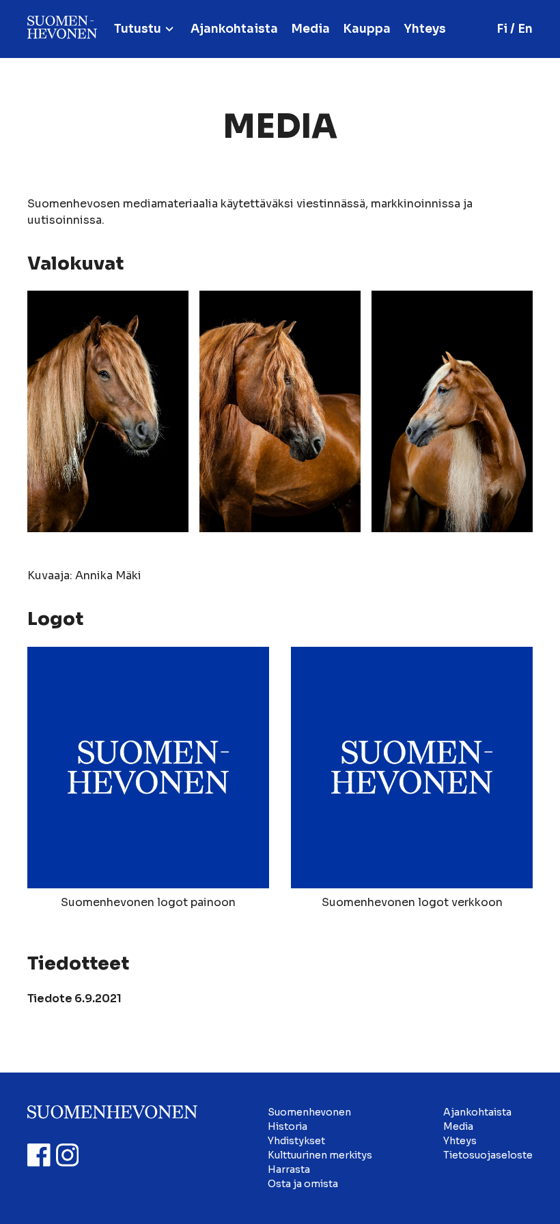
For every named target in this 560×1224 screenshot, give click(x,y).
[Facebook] (39, 1155)
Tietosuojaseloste (488, 1155)
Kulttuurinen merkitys (320, 1155)
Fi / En (514, 28)
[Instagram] (67, 1155)
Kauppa (367, 28)
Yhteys (425, 28)
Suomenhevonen (309, 1112)
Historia (287, 1126)
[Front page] (62, 29)
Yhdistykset (296, 1141)
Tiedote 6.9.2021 (74, 998)
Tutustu (137, 28)
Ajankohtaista (234, 28)
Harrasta (289, 1169)
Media (310, 28)
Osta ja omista (303, 1184)
